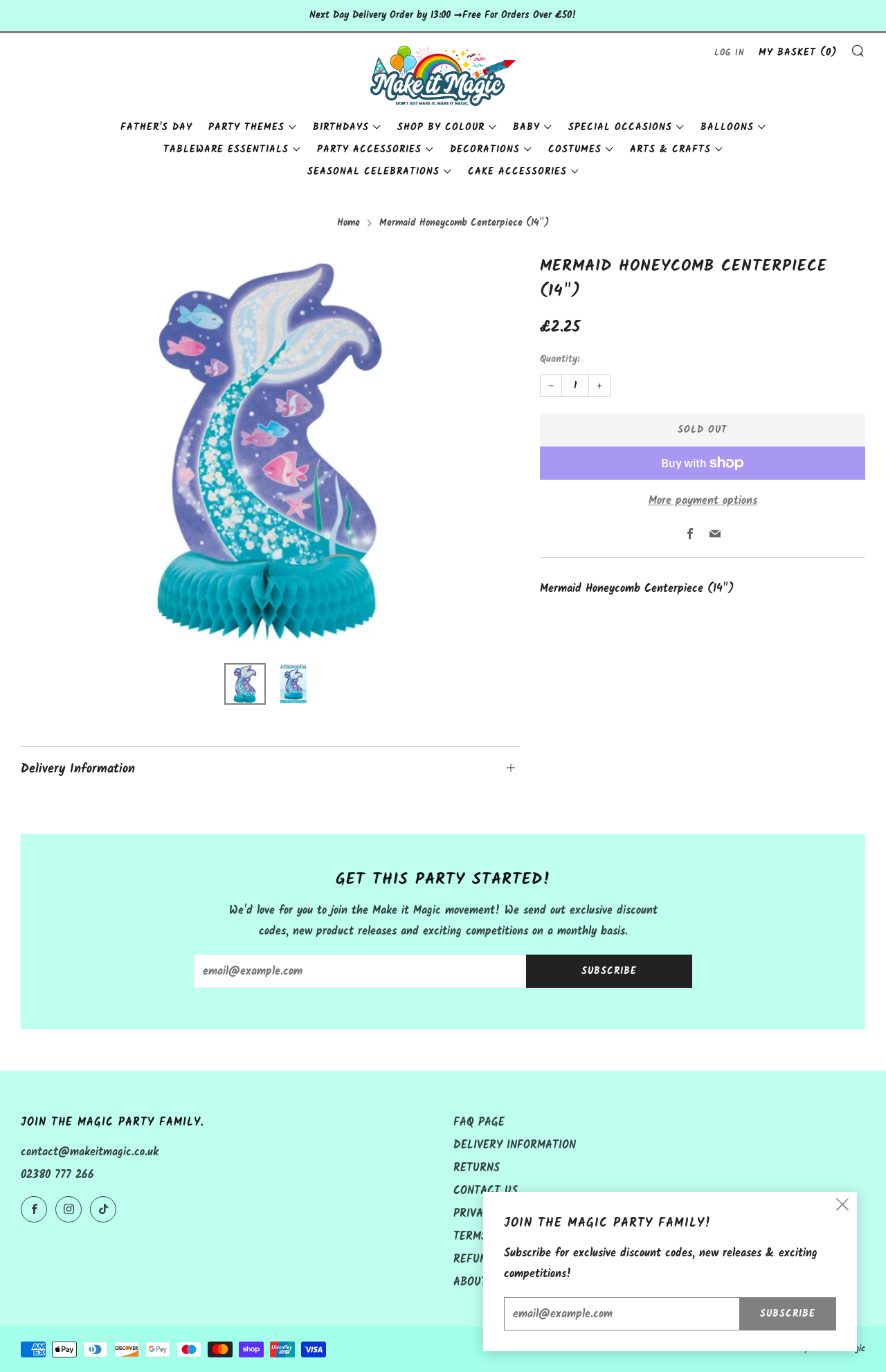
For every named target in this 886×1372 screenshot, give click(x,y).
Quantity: (559, 360)
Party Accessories (369, 149)
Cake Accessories (517, 171)
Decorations (485, 149)
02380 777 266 (57, 1175)
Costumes (575, 149)
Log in (729, 53)
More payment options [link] (703, 500)
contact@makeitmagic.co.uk (90, 1152)
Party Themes (246, 127)
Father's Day (156, 127)
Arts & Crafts (670, 149)
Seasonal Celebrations (373, 171)
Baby (526, 127)
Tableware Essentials (226, 149)
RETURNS (476, 1168)
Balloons (727, 127)
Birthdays (341, 127)
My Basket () (798, 52)
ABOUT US (479, 1282)
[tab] (245, 684)
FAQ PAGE (479, 1122)
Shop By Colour (441, 127)
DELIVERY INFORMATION (514, 1145)
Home (348, 223)
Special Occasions (620, 127)
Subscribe (609, 971)
